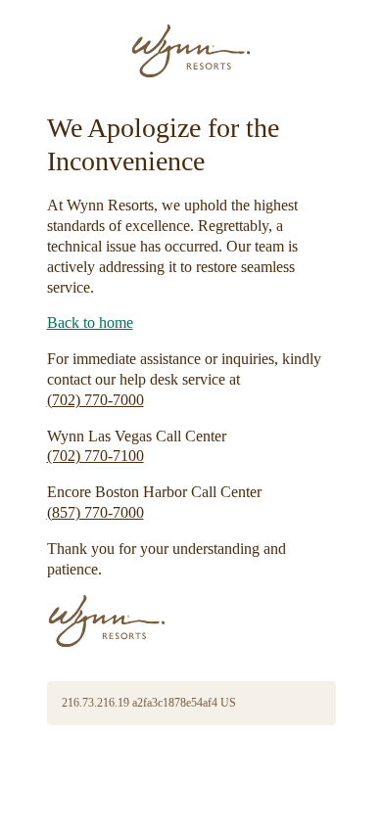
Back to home (90, 322)
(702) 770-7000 (95, 399)
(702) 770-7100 (95, 455)
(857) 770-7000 (95, 512)
